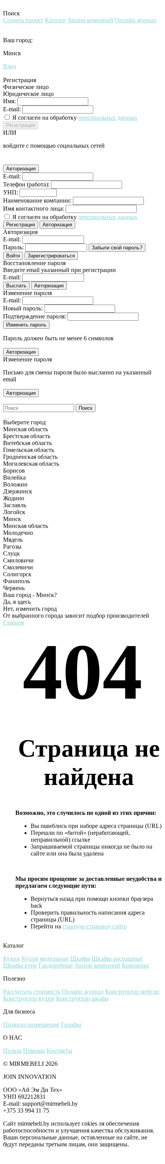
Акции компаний (90, 20)
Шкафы (80, 958)
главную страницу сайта (95, 926)
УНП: (10, 192)
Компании (135, 965)
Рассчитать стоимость (31, 991)
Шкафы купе (20, 965)
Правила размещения (31, 1024)
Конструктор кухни (28, 998)
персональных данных (107, 117)
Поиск (85, 408)
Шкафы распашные (117, 958)
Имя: (9, 101)
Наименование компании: (37, 200)
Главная (13, 622)
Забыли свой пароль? (117, 248)
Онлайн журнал (136, 20)
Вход (9, 66)
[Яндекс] (40, 160)
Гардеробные (55, 965)
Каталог (55, 20)
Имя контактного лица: (33, 208)
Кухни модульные (45, 958)
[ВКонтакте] (18, 160)
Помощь (34, 1050)
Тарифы (70, 1024)
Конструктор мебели (132, 991)
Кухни (11, 958)
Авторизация (21, 168)
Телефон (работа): (26, 184)
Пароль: (13, 247)
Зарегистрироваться (51, 256)
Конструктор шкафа (82, 998)
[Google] (7, 160)
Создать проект (23, 20)
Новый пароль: (23, 308)
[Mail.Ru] (29, 160)
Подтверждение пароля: (34, 316)
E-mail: (12, 109)
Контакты (59, 1050)
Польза (12, 1050)
